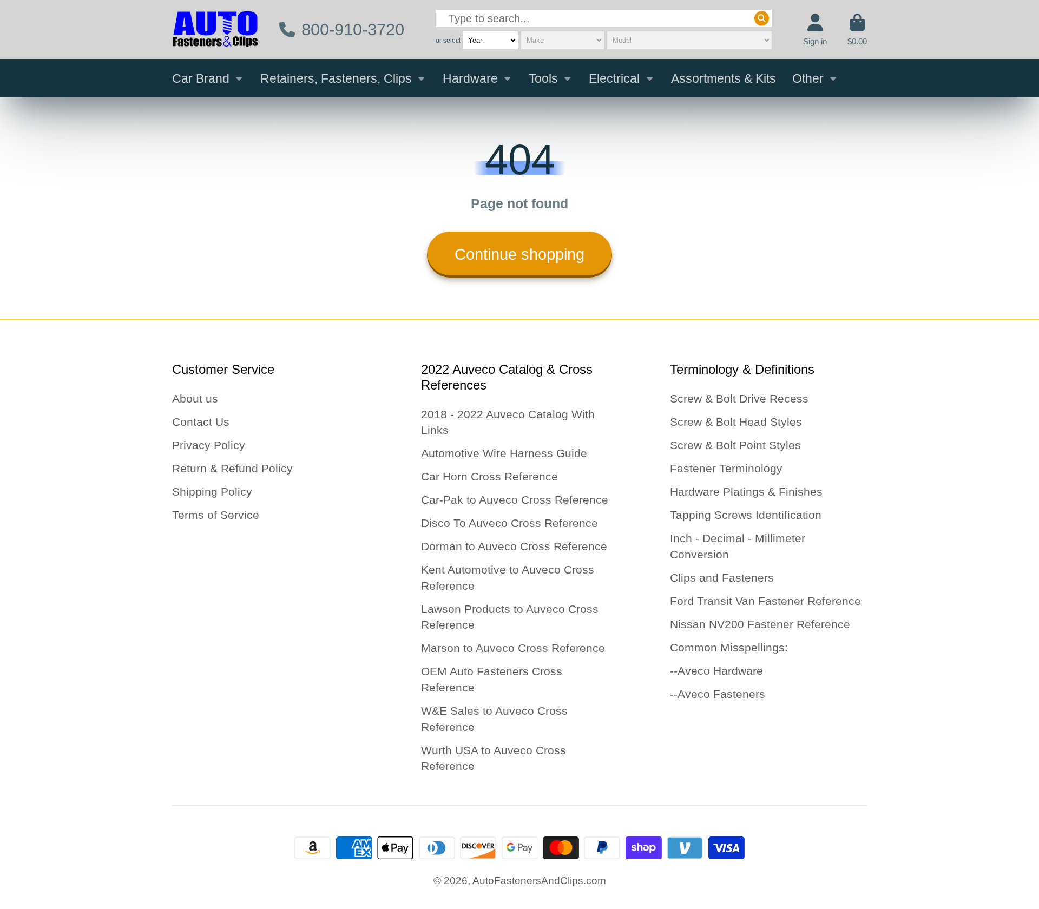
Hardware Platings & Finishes (746, 491)
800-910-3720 (352, 29)
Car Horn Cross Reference (489, 476)
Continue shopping (519, 254)
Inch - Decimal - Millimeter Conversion (737, 546)
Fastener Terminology (726, 468)
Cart (857, 30)
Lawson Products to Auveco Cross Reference (510, 617)
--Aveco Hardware (716, 670)
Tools (543, 78)
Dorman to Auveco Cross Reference (514, 546)
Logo (215, 29)
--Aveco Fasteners (717, 694)
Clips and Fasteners (722, 577)
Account (815, 30)
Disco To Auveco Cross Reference (509, 523)
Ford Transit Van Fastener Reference (765, 601)
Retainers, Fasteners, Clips (336, 78)
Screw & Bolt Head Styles (736, 422)
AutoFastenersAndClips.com (539, 880)
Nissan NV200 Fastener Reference (760, 624)
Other (808, 78)
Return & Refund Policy (232, 468)
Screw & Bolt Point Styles (735, 445)
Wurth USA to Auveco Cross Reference (493, 758)
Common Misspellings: (729, 647)
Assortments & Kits (723, 78)
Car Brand (200, 78)
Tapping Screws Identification (745, 515)
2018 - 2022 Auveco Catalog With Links (508, 422)
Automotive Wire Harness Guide (504, 453)
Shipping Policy (212, 491)
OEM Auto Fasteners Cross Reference (491, 679)
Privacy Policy (208, 445)
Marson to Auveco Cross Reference (513, 648)
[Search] (761, 18)
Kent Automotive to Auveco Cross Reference (507, 577)
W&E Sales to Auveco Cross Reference (494, 718)
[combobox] (604, 19)
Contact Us (200, 422)
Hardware (470, 78)
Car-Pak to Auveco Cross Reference (514, 499)
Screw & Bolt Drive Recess (739, 398)
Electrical (614, 78)
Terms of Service (215, 515)
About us (195, 398)
